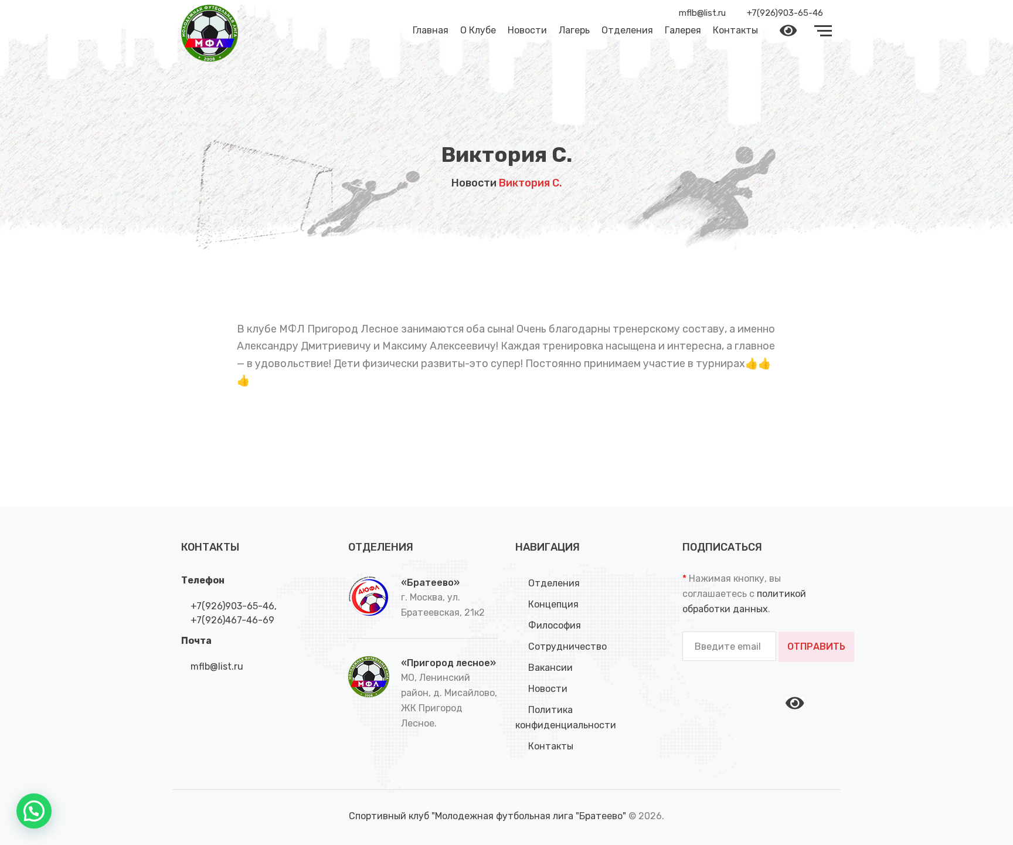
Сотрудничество (567, 646)
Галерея (683, 30)
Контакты (735, 30)
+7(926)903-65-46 (231, 606)
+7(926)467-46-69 (231, 620)
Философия (554, 625)
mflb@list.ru (215, 666)
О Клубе (478, 30)
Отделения (627, 30)
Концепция (553, 604)
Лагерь (574, 30)
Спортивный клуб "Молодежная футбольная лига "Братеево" (488, 816)
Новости (527, 30)
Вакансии (550, 667)
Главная (430, 30)
